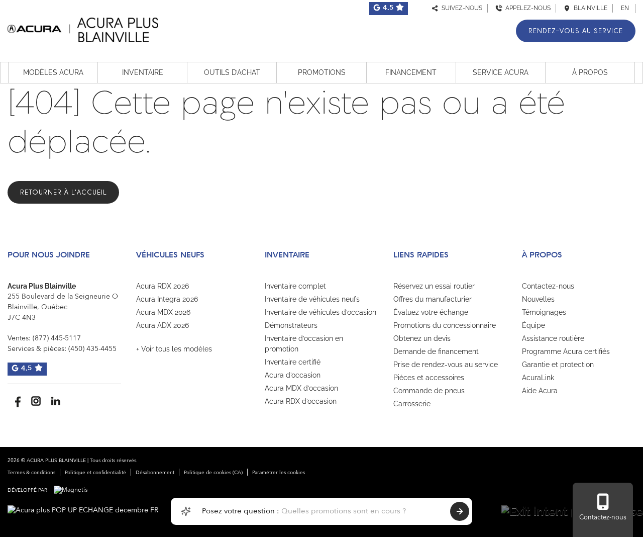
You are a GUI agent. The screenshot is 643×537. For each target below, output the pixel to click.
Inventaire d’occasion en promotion (304, 343)
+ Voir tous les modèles (174, 349)
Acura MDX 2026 (163, 312)
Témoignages (544, 312)
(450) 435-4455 (92, 348)
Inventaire (142, 72)
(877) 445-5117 (57, 338)
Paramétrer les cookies (278, 472)
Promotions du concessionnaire (444, 325)
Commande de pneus (429, 391)
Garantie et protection (558, 365)
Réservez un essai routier (434, 286)
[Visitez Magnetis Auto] (73, 490)
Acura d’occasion (292, 375)
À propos (590, 72)
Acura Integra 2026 (167, 299)
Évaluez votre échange (430, 312)
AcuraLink (538, 378)
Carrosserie (412, 404)
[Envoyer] (459, 511)
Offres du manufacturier (432, 299)
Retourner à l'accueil (63, 192)
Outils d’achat (232, 72)
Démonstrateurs (291, 325)
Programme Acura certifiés (566, 351)
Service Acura (500, 72)
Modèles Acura (53, 72)
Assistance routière (553, 338)
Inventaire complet (295, 286)
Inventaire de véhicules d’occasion (320, 312)
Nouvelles (538, 299)
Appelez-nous (526, 8)
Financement (411, 72)
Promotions (322, 72)
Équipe (533, 325)
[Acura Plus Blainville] (83, 28)
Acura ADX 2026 (162, 325)
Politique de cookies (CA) (213, 472)
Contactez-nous (548, 286)
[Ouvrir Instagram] (36, 401)
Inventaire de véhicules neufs (312, 299)
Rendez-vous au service (575, 31)
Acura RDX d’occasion (301, 401)
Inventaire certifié (292, 362)
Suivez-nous (460, 8)
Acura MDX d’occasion (301, 388)
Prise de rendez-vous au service (445, 365)
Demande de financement (436, 351)
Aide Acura (540, 391)
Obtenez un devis (422, 338)
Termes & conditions (31, 472)
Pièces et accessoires (428, 378)
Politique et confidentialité (95, 472)
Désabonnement (155, 472)
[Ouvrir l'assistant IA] (186, 511)
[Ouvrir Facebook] (16, 401)
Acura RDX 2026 (162, 286)
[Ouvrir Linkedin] (55, 401)
